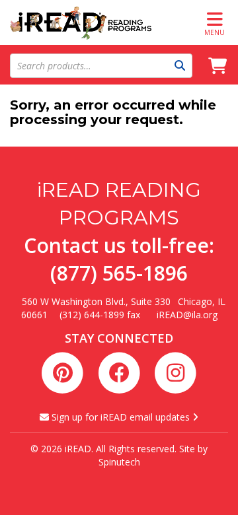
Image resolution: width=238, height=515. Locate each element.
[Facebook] (121, 371)
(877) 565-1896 (119, 273)
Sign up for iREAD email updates (120, 417)
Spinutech (119, 462)
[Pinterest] (65, 371)
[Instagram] (175, 371)
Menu (214, 32)
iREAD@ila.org (187, 314)
